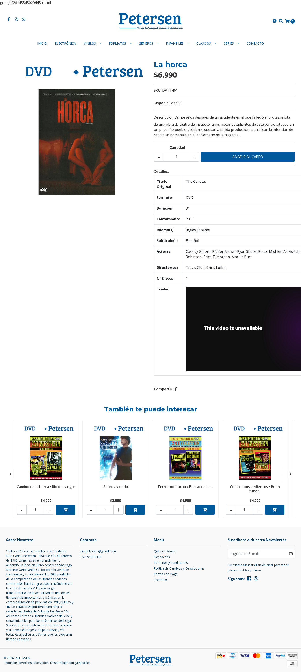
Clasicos (203, 43)
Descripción (164, 117)
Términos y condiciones (171, 562)
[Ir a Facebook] (8, 19)
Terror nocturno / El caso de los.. (185, 486)
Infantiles (175, 43)
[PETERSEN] (150, 20)
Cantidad (177, 147)
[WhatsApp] (23, 19)
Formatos (117, 43)
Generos (146, 43)
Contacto (255, 43)
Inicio (42, 43)
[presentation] (10, 473)
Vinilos (90, 43)
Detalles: (161, 171)
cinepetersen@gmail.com (98, 551)
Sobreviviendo (115, 486)
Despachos (162, 557)
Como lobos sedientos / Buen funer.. (255, 488)
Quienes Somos (165, 551)
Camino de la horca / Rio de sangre (46, 486)
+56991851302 (90, 557)
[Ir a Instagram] (16, 19)
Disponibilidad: (166, 103)
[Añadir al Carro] (65, 510)
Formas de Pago (166, 574)
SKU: (157, 90)
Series (229, 43)
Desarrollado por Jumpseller (70, 663)
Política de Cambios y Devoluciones (179, 568)
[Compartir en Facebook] (176, 389)
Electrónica (65, 43)
